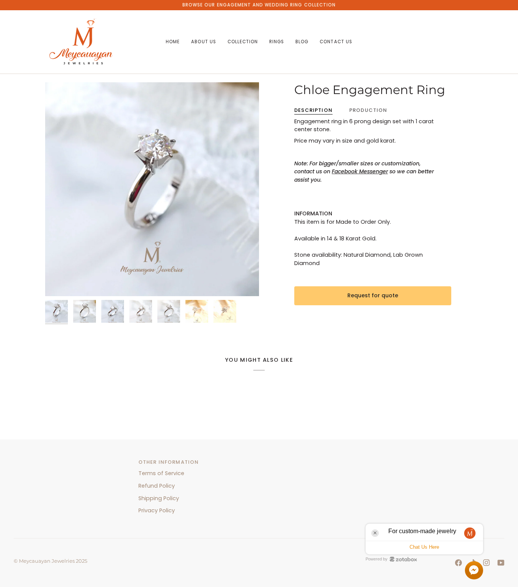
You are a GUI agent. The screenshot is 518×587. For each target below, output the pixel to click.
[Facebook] (458, 562)
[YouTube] (501, 562)
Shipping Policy (158, 498)
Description (313, 110)
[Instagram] (486, 562)
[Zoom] (59, 282)
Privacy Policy (156, 510)
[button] (203, 42)
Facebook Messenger (360, 171)
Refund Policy (156, 486)
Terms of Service (161, 473)
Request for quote (372, 295)
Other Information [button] (168, 462)
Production (368, 110)
